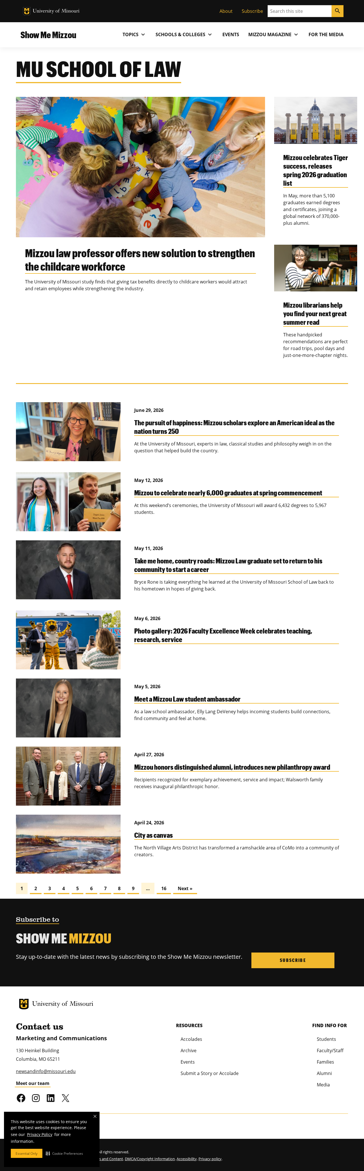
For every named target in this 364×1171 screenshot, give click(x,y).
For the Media (326, 34)
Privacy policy (210, 1158)
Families (325, 1062)
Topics (134, 34)
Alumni (324, 1073)
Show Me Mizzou (48, 34)
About (226, 11)
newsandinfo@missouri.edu (46, 1071)
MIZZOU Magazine (273, 34)
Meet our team (32, 1083)
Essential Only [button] (27, 1153)
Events (230, 34)
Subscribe (252, 11)
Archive (189, 1050)
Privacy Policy (39, 1134)
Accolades (191, 1039)
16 (163, 888)
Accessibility (187, 1158)
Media (323, 1085)
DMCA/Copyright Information (150, 1158)
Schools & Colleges (184, 34)
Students (326, 1039)
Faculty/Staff (330, 1050)
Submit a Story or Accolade (210, 1073)
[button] (64, 1153)
